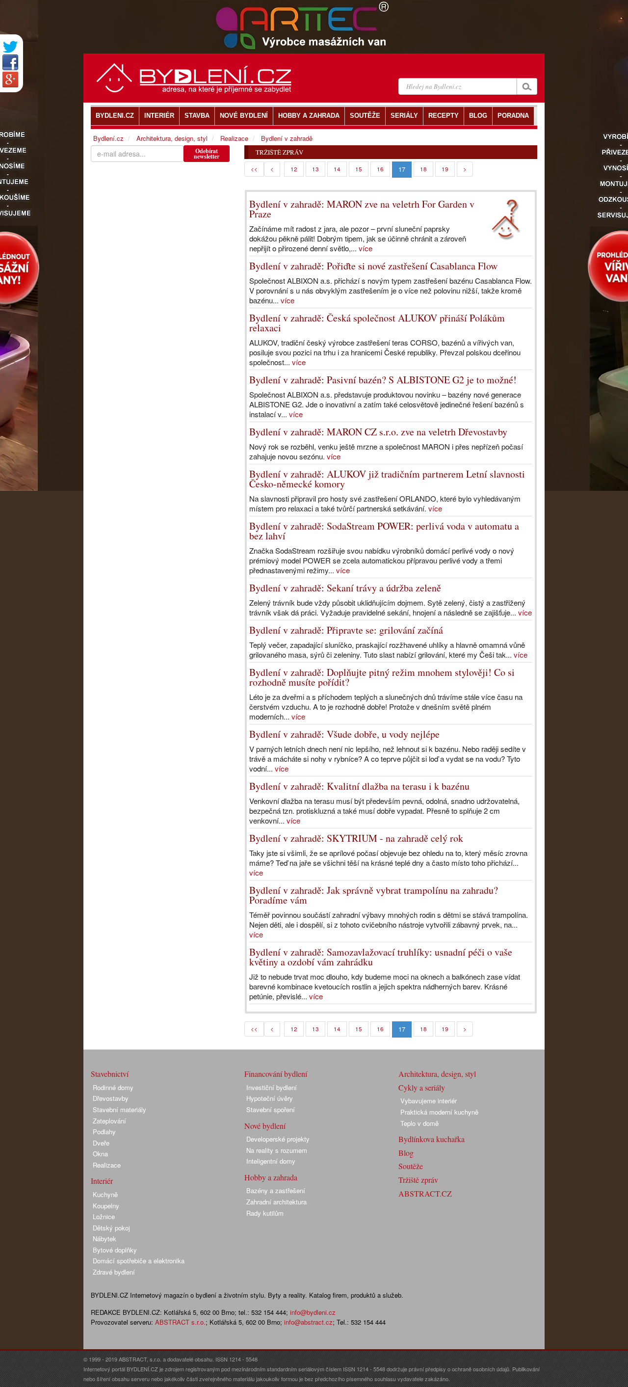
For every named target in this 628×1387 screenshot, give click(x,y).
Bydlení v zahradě (287, 138)
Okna (100, 1153)
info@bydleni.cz (313, 1312)
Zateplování (109, 1120)
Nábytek (104, 1238)
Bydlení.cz (108, 138)
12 (293, 169)
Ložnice (104, 1216)
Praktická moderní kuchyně (439, 1112)
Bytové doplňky (115, 1249)
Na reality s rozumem (276, 1150)
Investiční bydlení (271, 1087)
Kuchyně (105, 1194)
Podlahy (104, 1131)
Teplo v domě (419, 1123)
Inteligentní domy (270, 1161)
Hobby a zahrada (270, 1177)
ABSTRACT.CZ (425, 1193)
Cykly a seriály (421, 1087)
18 (423, 169)
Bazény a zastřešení (275, 1190)
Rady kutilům (265, 1213)
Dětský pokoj (111, 1227)
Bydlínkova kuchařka (431, 1139)
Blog (406, 1152)
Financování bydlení (275, 1073)
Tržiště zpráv (418, 1179)
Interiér (102, 1180)
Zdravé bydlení (114, 1272)
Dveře (101, 1142)
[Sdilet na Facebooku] (10, 62)
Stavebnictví (110, 1073)
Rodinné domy (113, 1087)
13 (315, 169)
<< (254, 169)
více (365, 248)
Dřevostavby (111, 1098)
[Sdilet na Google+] (10, 79)
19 (445, 169)
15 (358, 169)
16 (380, 169)
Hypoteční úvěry (269, 1098)
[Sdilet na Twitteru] (10, 47)
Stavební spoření (270, 1109)
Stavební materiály (119, 1109)
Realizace (234, 138)
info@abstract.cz (308, 1322)
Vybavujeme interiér (428, 1100)
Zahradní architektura (276, 1201)
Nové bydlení (265, 1125)
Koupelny (106, 1205)
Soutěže (410, 1166)
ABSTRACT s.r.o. (180, 1322)
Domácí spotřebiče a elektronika (138, 1260)
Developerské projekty (278, 1139)
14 (337, 169)
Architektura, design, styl (172, 138)
